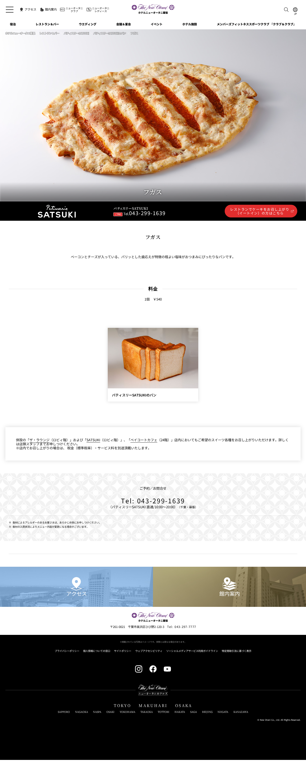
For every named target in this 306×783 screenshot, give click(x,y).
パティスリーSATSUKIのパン (109, 33)
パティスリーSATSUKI (76, 33)
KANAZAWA (240, 712)
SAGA (193, 712)
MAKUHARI (153, 705)
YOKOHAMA (127, 712)
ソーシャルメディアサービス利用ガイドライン (192, 651)
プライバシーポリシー (67, 651)
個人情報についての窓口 (96, 651)
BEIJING (207, 712)
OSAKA (183, 705)
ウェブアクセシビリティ (148, 651)
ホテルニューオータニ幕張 (20, 33)
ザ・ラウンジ (39, 439)
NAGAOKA (81, 712)
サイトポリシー (122, 651)
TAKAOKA (146, 712)
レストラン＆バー (49, 33)
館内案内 (229, 593)
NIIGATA (223, 712)
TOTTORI (163, 712)
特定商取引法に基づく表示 (236, 651)
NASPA (97, 712)
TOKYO (122, 705)
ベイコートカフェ (143, 439)
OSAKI (110, 712)
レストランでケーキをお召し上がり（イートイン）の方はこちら (259, 211)
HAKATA (180, 712)
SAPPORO (64, 712)
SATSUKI (93, 439)
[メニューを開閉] (9, 9)
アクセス (76, 593)
